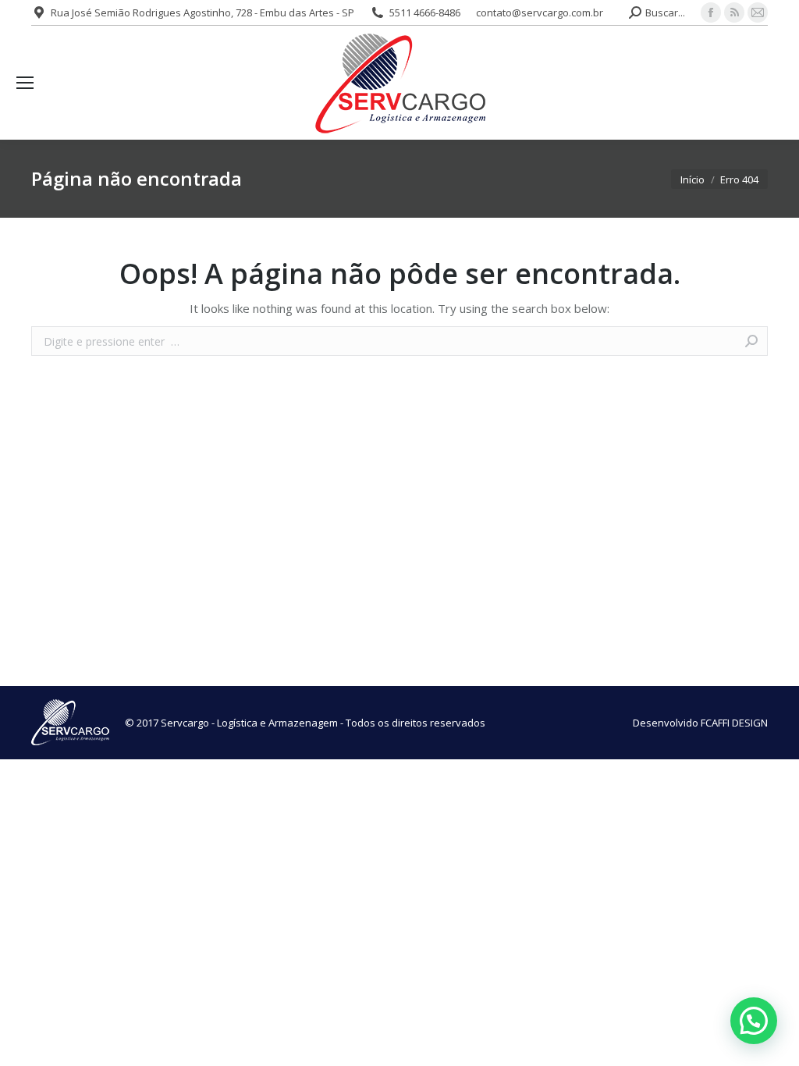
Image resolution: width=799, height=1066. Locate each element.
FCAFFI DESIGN (734, 723)
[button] (753, 1020)
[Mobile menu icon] (25, 82)
